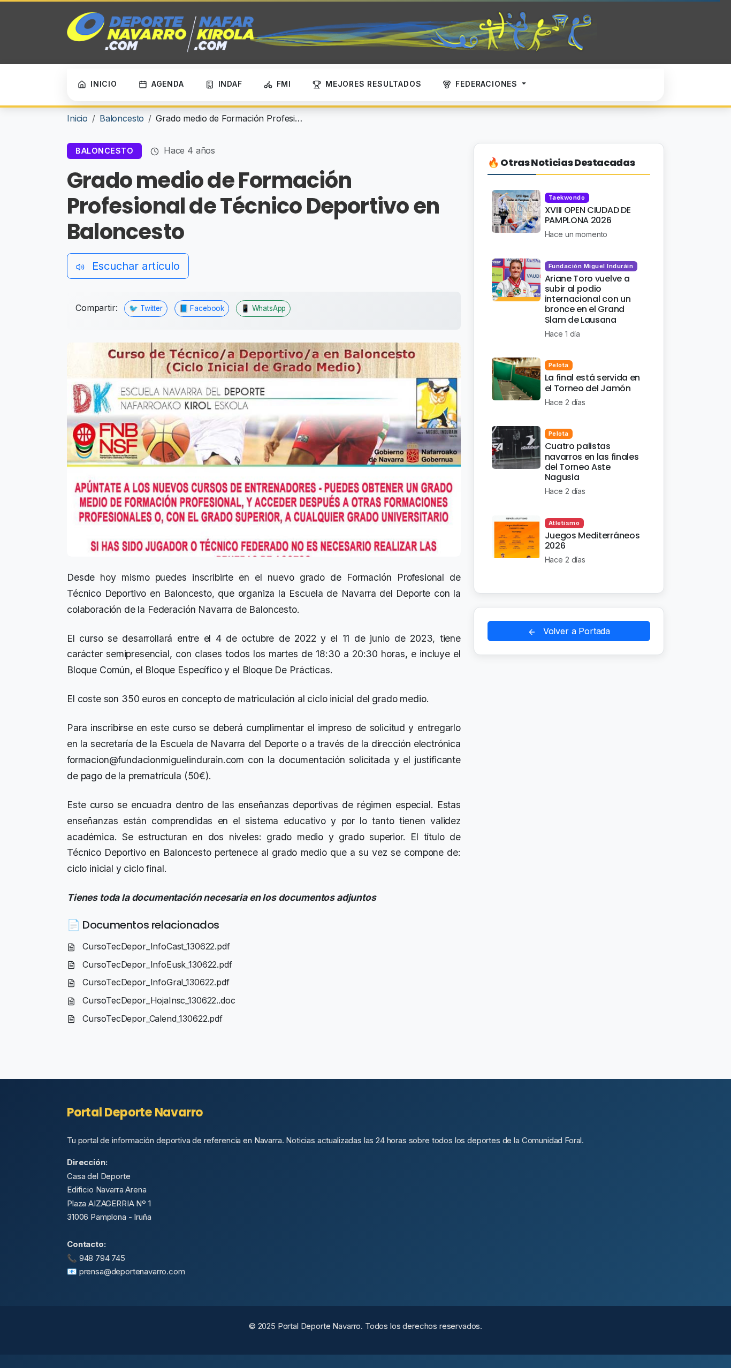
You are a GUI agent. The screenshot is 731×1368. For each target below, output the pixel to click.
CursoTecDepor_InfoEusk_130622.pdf (156, 964)
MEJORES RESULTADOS (373, 83)
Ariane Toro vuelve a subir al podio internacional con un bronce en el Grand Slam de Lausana (588, 299)
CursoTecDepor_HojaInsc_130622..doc (157, 1000)
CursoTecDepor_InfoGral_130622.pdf (155, 982)
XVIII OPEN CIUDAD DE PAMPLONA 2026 (588, 215)
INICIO (103, 83)
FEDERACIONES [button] (487, 83)
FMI (284, 83)
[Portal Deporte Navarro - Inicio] (332, 32)
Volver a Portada (575, 631)
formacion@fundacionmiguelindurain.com (155, 759)
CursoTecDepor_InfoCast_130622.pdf (155, 946)
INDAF (230, 83)
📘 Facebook (201, 308)
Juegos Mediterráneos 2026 (592, 540)
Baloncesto (122, 118)
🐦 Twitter (146, 308)
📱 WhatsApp (263, 308)
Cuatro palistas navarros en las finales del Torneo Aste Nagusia (592, 461)
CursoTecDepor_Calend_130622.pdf (151, 1018)
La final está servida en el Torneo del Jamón (592, 382)
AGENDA (167, 83)
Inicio (77, 118)
